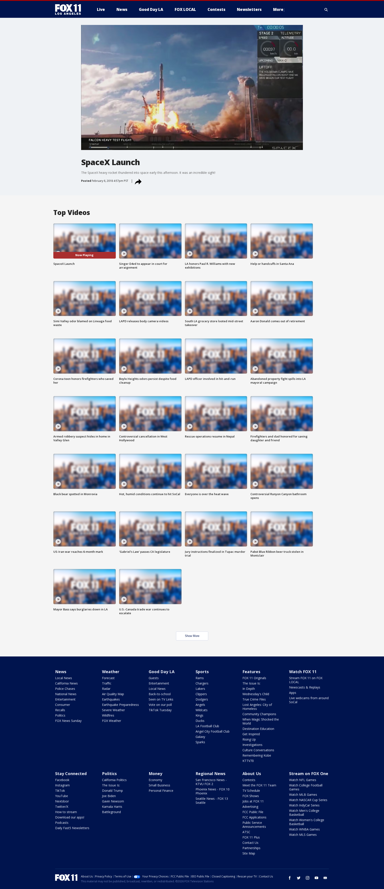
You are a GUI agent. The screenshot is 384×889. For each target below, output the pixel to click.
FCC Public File (252, 812)
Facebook (62, 780)
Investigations (252, 745)
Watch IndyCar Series (304, 805)
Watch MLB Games (303, 794)
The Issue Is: (251, 683)
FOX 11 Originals (254, 678)
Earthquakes (111, 699)
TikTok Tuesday (160, 710)
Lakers (200, 688)
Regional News (210, 773)
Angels (200, 705)
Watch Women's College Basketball (306, 822)
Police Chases (65, 688)
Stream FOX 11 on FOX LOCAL (305, 680)
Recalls (60, 710)
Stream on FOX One (308, 773)
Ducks (200, 721)
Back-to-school (160, 694)
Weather (110, 671)
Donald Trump (112, 790)
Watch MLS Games (303, 834)
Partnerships (251, 848)
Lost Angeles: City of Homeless (257, 707)
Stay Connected (71, 773)
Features (251, 671)
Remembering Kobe (256, 755)
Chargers (202, 683)
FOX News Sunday (68, 721)
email (325, 877)
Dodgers (202, 699)
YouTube (61, 796)
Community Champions (259, 714)
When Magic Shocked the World (260, 721)
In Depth (248, 688)
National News (65, 694)
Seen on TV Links (161, 699)
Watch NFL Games (302, 780)
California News (66, 683)
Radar (106, 688)
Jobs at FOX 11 (253, 801)
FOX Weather (111, 721)
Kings (199, 715)
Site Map (248, 853)
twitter (298, 877)
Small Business (159, 785)
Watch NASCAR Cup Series (308, 800)
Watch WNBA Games (304, 829)
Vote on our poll (160, 705)
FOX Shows (250, 796)
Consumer (62, 705)
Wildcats (202, 710)
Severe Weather (113, 710)
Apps (292, 693)
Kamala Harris (112, 806)
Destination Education (258, 729)
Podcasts (61, 822)
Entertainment (65, 699)
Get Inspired (251, 734)
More (278, 9)
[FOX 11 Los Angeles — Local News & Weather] (69, 9)
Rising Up (249, 739)
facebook (289, 877)
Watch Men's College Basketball (304, 812)
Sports (202, 671)
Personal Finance (161, 790)
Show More (192, 636)
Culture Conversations (258, 750)
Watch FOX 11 (302, 671)
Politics (60, 715)
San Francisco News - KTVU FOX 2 (211, 782)
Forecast (108, 678)
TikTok (60, 790)
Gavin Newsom (113, 801)
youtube (316, 877)
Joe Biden (109, 796)
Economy (155, 780)
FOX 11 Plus (251, 837)
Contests (248, 780)
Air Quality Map (113, 694)
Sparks (200, 742)
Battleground (111, 812)
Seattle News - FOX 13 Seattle (212, 800)
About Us (251, 773)
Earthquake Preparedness (120, 705)
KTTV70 (248, 761)
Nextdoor (62, 801)
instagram (307, 877)
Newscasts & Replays (304, 687)
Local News (63, 678)
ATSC (246, 832)
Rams (200, 678)
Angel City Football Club (213, 731)
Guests (154, 678)
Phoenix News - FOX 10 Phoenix (213, 791)
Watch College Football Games (305, 787)
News (60, 671)
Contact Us (250, 842)
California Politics (114, 780)
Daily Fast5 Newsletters (72, 828)
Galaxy (200, 737)
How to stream (66, 812)
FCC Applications (254, 817)
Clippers (201, 694)
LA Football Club (207, 726)
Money (155, 773)
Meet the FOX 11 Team (259, 785)
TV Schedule (251, 790)
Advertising (250, 806)
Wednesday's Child (255, 694)
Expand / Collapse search (326, 9)
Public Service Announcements (254, 824)
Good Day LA (161, 671)
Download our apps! (69, 817)
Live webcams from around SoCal (309, 700)
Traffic (106, 683)
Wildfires (108, 715)
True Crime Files (254, 699)
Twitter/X (61, 806)
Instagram (62, 785)
